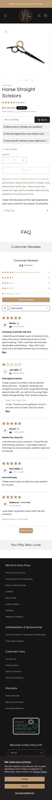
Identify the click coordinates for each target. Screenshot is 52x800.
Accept (24, 779)
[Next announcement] (47, 4)
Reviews (9, 611)
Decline (24, 786)
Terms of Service (13, 672)
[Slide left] (20, 80)
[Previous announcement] (5, 4)
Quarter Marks (12, 604)
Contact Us (11, 659)
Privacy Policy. (40, 772)
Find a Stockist (13, 696)
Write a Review (26, 300)
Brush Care (11, 598)
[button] (5, 16)
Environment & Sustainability (19, 579)
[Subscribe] (41, 753)
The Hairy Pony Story (16, 573)
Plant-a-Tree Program (16, 585)
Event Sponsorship (14, 641)
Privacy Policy (12, 665)
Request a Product (14, 617)
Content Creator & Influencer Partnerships (26, 635)
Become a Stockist (14, 702)
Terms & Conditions (15, 678)
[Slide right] (32, 80)
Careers (9, 592)
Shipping (17, 111)
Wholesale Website (15, 708)
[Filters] (5, 308)
